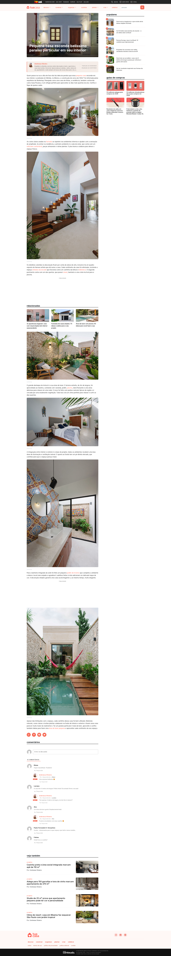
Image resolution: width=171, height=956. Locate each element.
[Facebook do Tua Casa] (121, 935)
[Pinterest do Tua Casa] (125, 935)
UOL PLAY (79, 2)
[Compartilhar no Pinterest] (34, 735)
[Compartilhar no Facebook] (39, 735)
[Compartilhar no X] (44, 735)
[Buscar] (142, 7)
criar (63, 942)
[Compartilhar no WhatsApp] (29, 735)
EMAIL (135, 2)
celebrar (115, 7)
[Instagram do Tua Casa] (116, 935)
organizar (48, 942)
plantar (57, 942)
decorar (30, 942)
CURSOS (72, 2)
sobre (29, 945)
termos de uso (37, 945)
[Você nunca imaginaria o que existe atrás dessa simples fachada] (110, 22)
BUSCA (116, 2)
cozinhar (84, 7)
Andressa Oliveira (40, 64)
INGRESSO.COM (50, 2)
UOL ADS (86, 2)
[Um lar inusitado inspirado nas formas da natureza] (110, 69)
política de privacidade (51, 945)
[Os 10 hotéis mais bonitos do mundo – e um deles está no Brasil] (110, 32)
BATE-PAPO (125, 2)
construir (39, 942)
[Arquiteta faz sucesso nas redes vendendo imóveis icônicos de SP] (110, 50)
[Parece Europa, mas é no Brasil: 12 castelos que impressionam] (110, 41)
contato (73, 945)
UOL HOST (59, 2)
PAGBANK (66, 2)
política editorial (64, 945)
